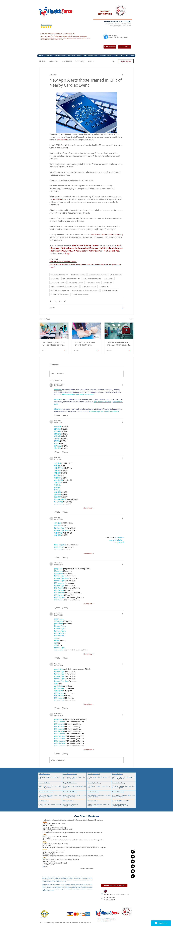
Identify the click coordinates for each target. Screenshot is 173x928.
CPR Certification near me (59, 275)
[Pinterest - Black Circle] (133, 871)
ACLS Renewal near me (109, 290)
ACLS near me (104, 286)
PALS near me (108, 279)
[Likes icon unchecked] (55, 415)
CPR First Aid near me (58, 283)
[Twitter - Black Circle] (133, 856)
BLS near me (108, 283)
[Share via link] (65, 301)
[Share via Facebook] (50, 301)
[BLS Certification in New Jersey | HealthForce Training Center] (86, 331)
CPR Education (67, 61)
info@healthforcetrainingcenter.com (116, 894)
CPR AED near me (116, 275)
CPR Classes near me (78, 275)
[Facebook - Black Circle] (133, 852)
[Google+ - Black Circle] (133, 861)
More (90, 61)
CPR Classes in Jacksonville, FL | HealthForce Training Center (53, 343)
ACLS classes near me (89, 286)
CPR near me (55, 279)
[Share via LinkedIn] (60, 301)
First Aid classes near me (80, 294)
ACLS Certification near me (98, 275)
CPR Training (80, 61)
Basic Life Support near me (60, 290)
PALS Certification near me (92, 279)
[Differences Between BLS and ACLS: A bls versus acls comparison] (119, 331)
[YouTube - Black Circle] (133, 866)
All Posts (42, 61)
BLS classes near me (93, 283)
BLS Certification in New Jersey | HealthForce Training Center (84, 343)
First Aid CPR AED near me (59, 294)
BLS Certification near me (71, 279)
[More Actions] (122, 385)
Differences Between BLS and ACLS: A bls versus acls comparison (118, 343)
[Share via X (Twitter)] (55, 301)
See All (131, 319)
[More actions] (122, 74)
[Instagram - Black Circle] (133, 876)
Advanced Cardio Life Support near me (85, 290)
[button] (48, 55)
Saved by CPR (53, 61)
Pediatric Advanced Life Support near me (64, 286)
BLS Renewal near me (76, 283)
